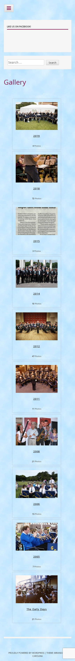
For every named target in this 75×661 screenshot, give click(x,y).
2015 (36, 241)
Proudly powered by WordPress (26, 652)
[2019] (37, 129)
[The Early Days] (37, 602)
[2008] (37, 444)
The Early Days (37, 609)
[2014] (37, 287)
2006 (36, 504)
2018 (36, 188)
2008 (36, 451)
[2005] (37, 549)
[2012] (37, 339)
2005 (36, 556)
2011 (36, 399)
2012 (36, 346)
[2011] (37, 392)
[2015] (37, 234)
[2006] (37, 497)
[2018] (37, 181)
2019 (36, 136)
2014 (36, 293)
